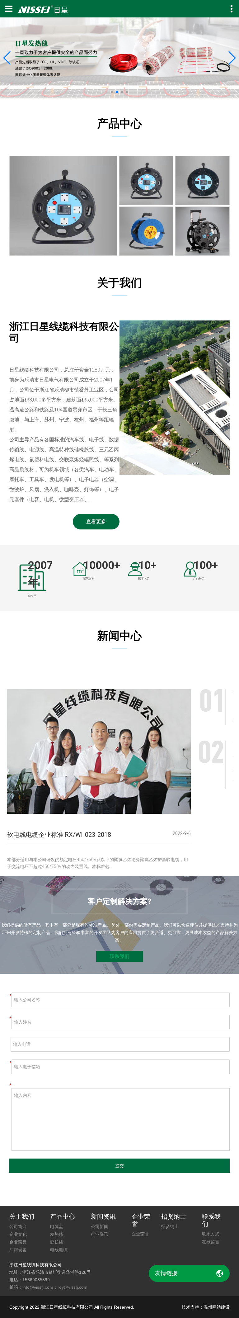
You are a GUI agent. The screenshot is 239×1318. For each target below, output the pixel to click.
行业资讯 (99, 1234)
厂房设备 (18, 1249)
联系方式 (210, 1233)
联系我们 (119, 956)
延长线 (56, 1242)
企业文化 (18, 1234)
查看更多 (96, 521)
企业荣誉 (18, 1242)
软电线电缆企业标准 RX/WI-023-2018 (59, 834)
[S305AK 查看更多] (202, 180)
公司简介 (18, 1226)
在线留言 (210, 1241)
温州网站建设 (217, 1307)
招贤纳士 (170, 1226)
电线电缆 (59, 1249)
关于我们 (21, 1216)
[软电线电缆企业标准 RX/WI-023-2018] (99, 753)
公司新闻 (99, 1226)
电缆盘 (56, 1226)
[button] (7, 58)
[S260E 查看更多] (146, 231)
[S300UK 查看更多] (63, 205)
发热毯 (56, 1234)
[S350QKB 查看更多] (202, 231)
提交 (119, 1165)
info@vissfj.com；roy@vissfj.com (54, 1287)
